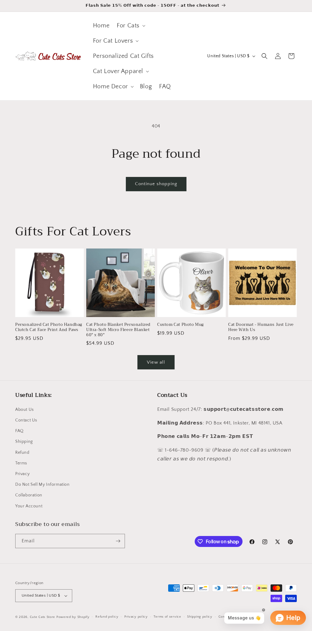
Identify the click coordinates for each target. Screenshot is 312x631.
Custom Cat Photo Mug (180, 324)
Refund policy (106, 617)
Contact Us (26, 420)
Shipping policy (199, 617)
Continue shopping (156, 183)
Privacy (22, 473)
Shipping (24, 441)
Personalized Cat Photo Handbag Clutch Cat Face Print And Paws (48, 327)
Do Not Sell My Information (42, 484)
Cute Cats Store (42, 617)
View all (156, 362)
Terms (21, 463)
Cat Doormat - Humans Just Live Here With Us (261, 327)
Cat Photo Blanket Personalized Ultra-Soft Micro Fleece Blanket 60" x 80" (118, 330)
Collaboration (28, 495)
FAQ (19, 430)
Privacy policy (136, 617)
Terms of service (167, 617)
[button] (130, 25)
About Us (24, 409)
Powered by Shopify (73, 617)
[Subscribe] (118, 541)
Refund (22, 452)
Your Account (28, 506)
